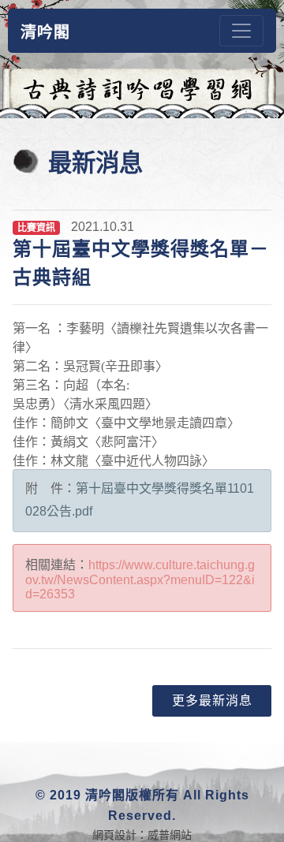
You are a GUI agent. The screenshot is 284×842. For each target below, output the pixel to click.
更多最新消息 (212, 700)
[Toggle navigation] (241, 31)
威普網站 (170, 835)
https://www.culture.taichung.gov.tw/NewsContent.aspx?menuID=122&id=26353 (140, 579)
